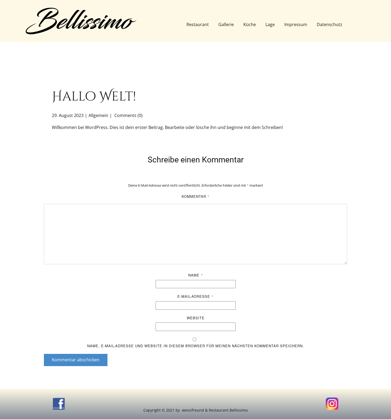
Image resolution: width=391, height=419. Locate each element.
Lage (270, 24)
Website (196, 317)
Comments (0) (128, 115)
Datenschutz (329, 24)
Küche (249, 24)
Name (195, 275)
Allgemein (98, 115)
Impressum (295, 24)
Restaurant (197, 24)
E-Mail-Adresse (195, 296)
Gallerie (226, 24)
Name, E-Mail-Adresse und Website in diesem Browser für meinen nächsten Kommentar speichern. (195, 345)
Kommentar (196, 196)
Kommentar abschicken (75, 360)
